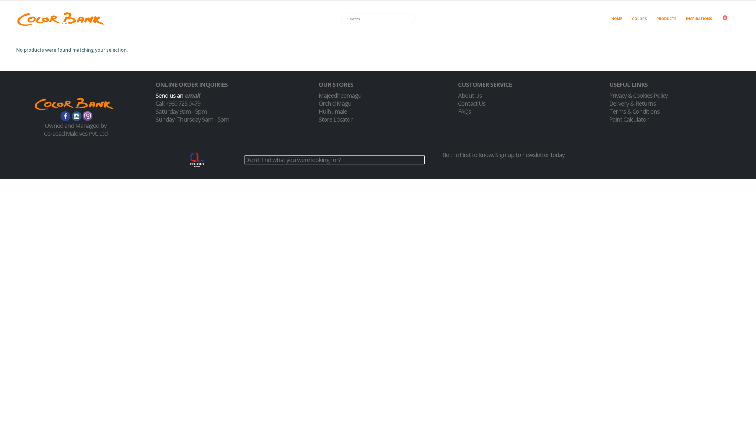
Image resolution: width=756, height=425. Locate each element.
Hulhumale (333, 111)
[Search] (407, 19)
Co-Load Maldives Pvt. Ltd (75, 134)
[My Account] (742, 19)
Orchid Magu (335, 103)
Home (616, 18)
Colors (639, 18)
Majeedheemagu (340, 95)
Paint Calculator (629, 119)
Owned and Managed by (76, 126)
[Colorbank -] (60, 19)
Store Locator (336, 119)
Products (666, 18)
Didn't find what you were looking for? (292, 160)
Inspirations (699, 18)
